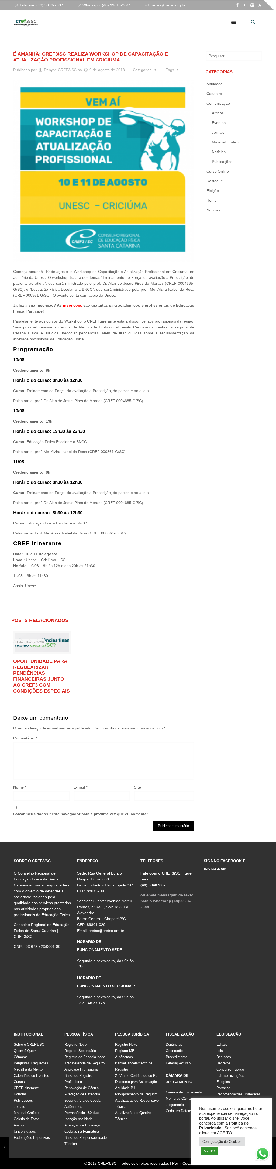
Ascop (19, 1125)
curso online (217, 171)
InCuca (185, 1163)
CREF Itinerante (26, 1088)
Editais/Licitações (230, 1076)
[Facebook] (237, 5)
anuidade (214, 84)
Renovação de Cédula (81, 1088)
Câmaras (21, 1057)
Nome (19, 787)
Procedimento (176, 1057)
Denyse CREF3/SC (60, 70)
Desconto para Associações (137, 1082)
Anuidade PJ (125, 1088)
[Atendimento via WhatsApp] (262, 1155)
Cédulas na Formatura (81, 1131)
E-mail (80, 787)
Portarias (223, 1088)
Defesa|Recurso (178, 1063)
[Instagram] (252, 5)
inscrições (72, 305)
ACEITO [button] (209, 1151)
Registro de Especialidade (84, 1057)
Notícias (219, 152)
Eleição (212, 190)
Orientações (175, 1051)
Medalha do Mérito (28, 1069)
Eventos (219, 123)
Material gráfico (225, 142)
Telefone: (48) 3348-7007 (41, 5)
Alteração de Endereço (82, 1125)
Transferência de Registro (84, 1063)
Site (137, 787)
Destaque (214, 181)
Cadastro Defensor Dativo (186, 1111)
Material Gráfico (26, 1113)
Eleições (223, 1082)
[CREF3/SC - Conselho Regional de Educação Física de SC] (26, 18)
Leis (219, 1051)
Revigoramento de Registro (136, 1094)
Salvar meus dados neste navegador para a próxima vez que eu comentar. (81, 814)
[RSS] (259, 5)
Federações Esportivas (32, 1138)
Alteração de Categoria (82, 1094)
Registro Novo (75, 1045)
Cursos (19, 1082)
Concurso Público (230, 1069)
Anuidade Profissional (81, 1069)
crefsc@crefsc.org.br (167, 5)
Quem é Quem (25, 1051)
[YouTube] (245, 5)
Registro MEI (125, 1051)
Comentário (25, 738)
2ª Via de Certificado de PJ (136, 1076)
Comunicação (218, 103)
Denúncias (174, 1045)
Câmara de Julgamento (184, 1092)
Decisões (223, 1057)
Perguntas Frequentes (31, 1063)
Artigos (218, 113)
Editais (221, 1045)
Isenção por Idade (78, 1119)
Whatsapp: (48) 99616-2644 (106, 5)
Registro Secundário (80, 1051)
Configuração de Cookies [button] (222, 1142)
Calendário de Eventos (31, 1076)
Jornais (218, 132)
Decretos (223, 1063)
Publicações (222, 161)
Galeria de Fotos (27, 1119)
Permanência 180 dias (81, 1113)
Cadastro (214, 93)
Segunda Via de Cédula (82, 1100)
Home (211, 200)
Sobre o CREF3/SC (29, 1045)
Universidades (25, 1131)
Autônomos (73, 1107)
